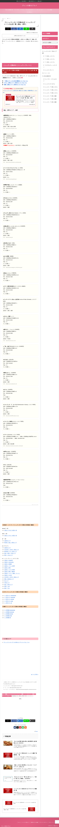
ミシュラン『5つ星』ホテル (51, 87)
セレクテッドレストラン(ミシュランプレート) (14, 694)
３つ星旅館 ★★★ (8, 613)
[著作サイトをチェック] (15, 727)
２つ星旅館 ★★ (8, 615)
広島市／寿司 (7, 567)
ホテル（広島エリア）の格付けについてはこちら (15, 82)
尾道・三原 (7, 586)
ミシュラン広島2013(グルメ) (27, 694)
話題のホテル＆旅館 (34, 822)
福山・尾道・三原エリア (10, 553)
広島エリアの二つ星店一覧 (10, 535)
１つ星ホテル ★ (8, 603)
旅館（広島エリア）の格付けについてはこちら (15, 84)
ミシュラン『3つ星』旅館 (50, 102)
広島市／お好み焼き (9, 562)
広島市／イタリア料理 (9, 569)
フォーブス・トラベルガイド (50, 80)
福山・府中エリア (8, 584)
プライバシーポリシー (43, 822)
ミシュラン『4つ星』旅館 (50, 99)
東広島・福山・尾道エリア (10, 542)
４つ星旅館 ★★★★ (9, 612)
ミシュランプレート (49, 70)
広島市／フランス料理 (9, 566)
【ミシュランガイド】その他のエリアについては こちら (16, 642)
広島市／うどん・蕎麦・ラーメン (12, 573)
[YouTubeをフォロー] (20, 727)
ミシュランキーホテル (49, 84)
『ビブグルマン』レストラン (50, 66)
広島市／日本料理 (8, 560)
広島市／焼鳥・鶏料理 (9, 571)
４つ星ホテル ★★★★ (9, 597)
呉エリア (6, 580)
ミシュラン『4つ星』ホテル (51, 90)
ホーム (19, 822)
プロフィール (51, 822)
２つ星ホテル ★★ (8, 601)
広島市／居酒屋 (8, 564)
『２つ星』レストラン (49, 59)
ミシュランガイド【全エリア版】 (49, 52)
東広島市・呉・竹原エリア (10, 551)
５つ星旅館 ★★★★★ (9, 610)
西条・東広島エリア (9, 579)
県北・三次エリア (8, 555)
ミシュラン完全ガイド (26, 822)
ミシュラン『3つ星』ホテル (51, 93)
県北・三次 (7, 588)
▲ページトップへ (35, 504)
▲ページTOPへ (34, 674)
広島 (35, 694)
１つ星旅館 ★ (7, 617)
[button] (32, 28)
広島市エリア (7, 540)
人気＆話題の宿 (47, 76)
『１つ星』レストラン (49, 62)
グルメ (4, 694)
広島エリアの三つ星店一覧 (10, 530)
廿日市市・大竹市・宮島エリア (11, 549)
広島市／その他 (8, 575)
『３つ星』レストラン (49, 56)
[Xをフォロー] (17, 727)
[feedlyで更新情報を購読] (23, 727)
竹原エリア (7, 582)
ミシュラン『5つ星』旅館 (50, 96)
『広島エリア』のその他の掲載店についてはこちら (16, 81)
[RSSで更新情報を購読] (25, 727)
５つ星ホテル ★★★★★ (10, 595)
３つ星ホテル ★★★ (9, 599)
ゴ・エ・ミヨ (46, 73)
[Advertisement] (20, 53)
